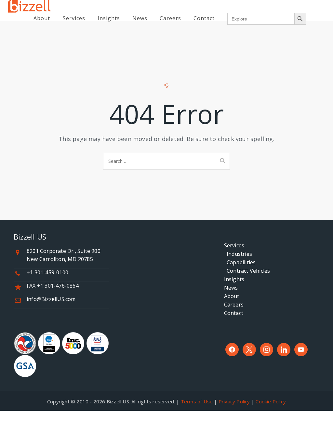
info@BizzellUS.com (51, 299)
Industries (238, 253)
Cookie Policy (271, 401)
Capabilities (240, 262)
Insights (109, 18)
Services (74, 18)
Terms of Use (197, 401)
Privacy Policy (234, 401)
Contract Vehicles (247, 270)
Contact (204, 18)
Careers (170, 18)
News (139, 18)
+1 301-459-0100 (47, 272)
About (41, 18)
